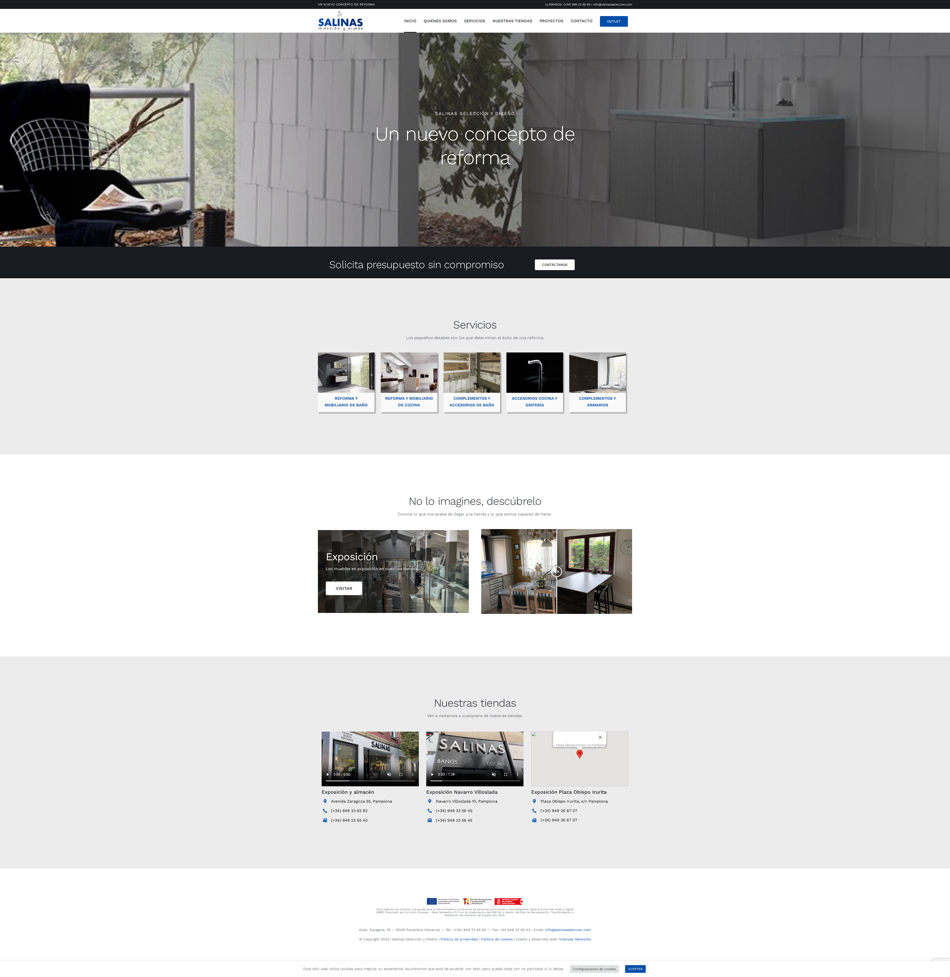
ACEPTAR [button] (635, 969)
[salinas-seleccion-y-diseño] (340, 11)
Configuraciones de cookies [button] (594, 969)
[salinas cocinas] (409, 354)
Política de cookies (497, 939)
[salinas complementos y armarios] (597, 354)
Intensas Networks (575, 939)
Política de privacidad (459, 939)
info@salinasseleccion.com (612, 4)
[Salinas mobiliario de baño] (346, 354)
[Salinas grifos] (534, 354)
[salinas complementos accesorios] (472, 354)
